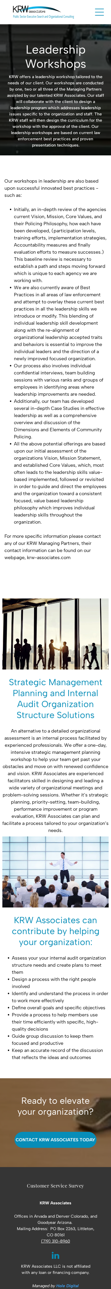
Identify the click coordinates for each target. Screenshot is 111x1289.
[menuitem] (55, 1185)
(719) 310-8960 (55, 1241)
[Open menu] (99, 12)
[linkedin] (55, 1256)
